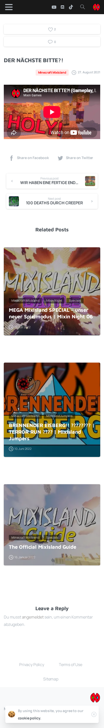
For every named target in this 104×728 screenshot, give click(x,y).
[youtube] (54, 7)
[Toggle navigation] (9, 7)
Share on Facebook (33, 157)
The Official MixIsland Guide (42, 547)
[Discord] (62, 7)
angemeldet (33, 617)
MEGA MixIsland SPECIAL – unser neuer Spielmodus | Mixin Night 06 (51, 313)
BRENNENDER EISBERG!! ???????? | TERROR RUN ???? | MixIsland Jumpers (52, 431)
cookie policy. (29, 718)
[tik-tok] (71, 7)
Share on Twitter (79, 157)
